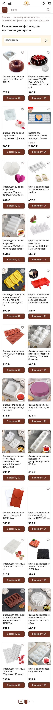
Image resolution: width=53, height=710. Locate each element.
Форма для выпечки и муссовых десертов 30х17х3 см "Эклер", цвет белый (13, 244)
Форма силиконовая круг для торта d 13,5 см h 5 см (13, 408)
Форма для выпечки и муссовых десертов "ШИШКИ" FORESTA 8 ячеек (38, 244)
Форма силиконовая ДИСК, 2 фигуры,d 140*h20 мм (13, 515)
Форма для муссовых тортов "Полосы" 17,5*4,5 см (39, 566)
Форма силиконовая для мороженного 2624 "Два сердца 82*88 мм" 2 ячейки (38, 298)
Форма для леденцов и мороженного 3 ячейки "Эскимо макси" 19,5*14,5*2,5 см (13, 300)
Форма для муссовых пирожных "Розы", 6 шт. (14, 566)
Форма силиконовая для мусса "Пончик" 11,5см (13, 79)
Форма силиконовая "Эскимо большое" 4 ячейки (38, 190)
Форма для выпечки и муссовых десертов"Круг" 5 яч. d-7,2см (38, 460)
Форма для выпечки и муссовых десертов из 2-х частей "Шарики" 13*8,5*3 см (13, 461)
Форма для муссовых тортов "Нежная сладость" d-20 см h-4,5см (39, 619)
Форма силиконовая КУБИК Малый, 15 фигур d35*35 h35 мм (39, 515)
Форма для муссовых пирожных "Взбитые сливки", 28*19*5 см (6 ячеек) (39, 355)
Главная (6, 17)
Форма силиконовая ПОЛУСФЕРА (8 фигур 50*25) (14, 354)
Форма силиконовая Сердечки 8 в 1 (38, 670)
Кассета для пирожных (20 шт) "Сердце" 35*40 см (37, 136)
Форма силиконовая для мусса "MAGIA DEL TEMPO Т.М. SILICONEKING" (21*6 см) (38, 81)
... (45, 17)
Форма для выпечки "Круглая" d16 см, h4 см (38, 408)
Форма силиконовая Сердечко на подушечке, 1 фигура (13, 136)
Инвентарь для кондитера (27, 17)
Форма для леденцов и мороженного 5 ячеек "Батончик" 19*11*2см (13, 619)
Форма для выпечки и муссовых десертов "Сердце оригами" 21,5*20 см (13, 191)
